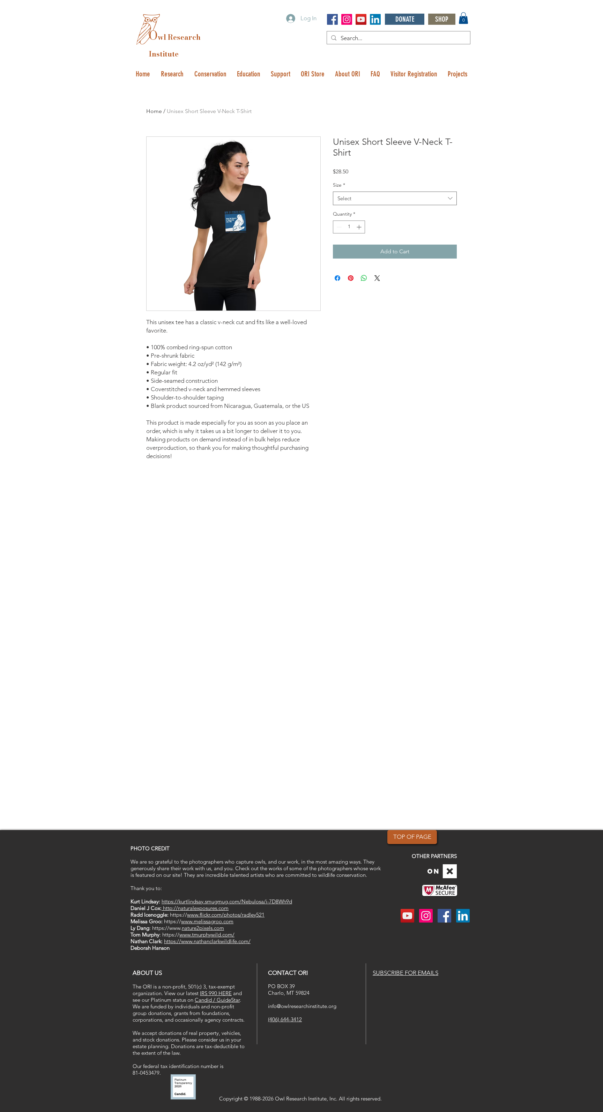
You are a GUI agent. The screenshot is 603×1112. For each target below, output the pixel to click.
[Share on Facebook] (337, 278)
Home (154, 111)
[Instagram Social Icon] (346, 19)
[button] (463, 18)
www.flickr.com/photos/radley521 (226, 914)
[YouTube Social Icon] (361, 19)
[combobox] (395, 198)
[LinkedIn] (375, 19)
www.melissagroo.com (207, 921)
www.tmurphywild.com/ (206, 934)
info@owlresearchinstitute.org (302, 1006)
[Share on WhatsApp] (364, 278)
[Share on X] (377, 278)
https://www (166, 928)
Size (339, 185)
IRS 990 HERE (216, 993)
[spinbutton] (349, 227)
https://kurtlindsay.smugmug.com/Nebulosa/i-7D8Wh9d (227, 901)
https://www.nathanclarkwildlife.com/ (207, 941)
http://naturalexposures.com (195, 908)
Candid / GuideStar (217, 1000)
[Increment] (359, 227)
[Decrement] (338, 227)
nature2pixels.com (203, 928)
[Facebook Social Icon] (332, 19)
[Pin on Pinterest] (351, 278)
